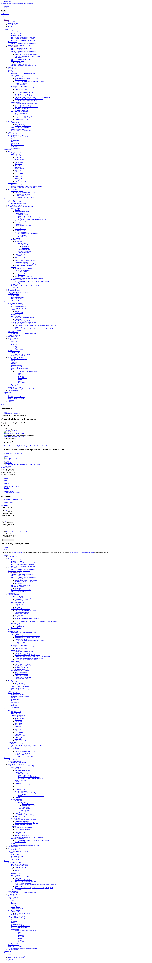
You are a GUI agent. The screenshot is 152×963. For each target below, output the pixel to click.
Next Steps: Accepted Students (26, 756)
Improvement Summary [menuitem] (17, 297)
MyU (5, 7)
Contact (10, 691)
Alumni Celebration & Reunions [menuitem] (20, 127)
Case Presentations (20, 832)
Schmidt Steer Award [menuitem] (21, 83)
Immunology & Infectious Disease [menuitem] (20, 367)
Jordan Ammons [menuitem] (19, 168)
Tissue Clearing (19, 604)
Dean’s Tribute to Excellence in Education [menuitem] (23, 40)
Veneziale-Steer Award (21, 639)
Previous (7, 438)
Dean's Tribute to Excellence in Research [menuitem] (22, 38)
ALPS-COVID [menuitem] (15, 352)
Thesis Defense (22, 794)
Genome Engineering (17, 924)
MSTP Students (15, 818)
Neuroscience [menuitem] (15, 370)
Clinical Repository (13, 949)
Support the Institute (23, 941)
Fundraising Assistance (21, 674)
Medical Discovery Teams (15, 946)
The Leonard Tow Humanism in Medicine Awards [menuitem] (29, 99)
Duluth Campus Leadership (19, 560)
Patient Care (7, 951)
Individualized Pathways (14, 850)
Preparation (21, 834)
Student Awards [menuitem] (15, 75)
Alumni (10, 26)
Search (3, 10)
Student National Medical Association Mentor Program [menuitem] (26, 186)
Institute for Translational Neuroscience (26, 930)
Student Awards (15, 634)
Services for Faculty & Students (20, 670)
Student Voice (15, 859)
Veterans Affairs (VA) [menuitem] (17, 349)
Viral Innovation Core (17, 596)
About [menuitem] (6, 29)
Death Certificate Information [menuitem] (23, 324)
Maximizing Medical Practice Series (21, 689)
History (10, 629)
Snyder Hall (7, 521)
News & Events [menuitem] (22, 378)
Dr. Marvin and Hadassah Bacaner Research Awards (29, 640)
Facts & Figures (15, 713)
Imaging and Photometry (21, 613)
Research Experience (28, 804)
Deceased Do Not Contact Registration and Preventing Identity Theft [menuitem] (34, 328)
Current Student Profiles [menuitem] (18, 156)
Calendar (13, 826)
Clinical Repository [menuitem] (13, 390)
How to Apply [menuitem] (19, 241)
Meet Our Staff (19, 872)
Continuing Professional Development (18, 851)
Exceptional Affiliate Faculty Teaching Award (27, 655)
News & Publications (21, 791)
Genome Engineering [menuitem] (17, 365)
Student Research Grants (21, 678)
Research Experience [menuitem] (28, 244)
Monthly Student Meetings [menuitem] (22, 270)
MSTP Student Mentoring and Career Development (32, 778)
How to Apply (19, 800)
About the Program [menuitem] (16, 208)
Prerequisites (25, 807)
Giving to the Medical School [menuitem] (16, 135)
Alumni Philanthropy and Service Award (26, 663)
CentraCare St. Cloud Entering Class (25, 751)
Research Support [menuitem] (13, 338)
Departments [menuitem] (11, 67)
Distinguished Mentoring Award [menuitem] (24, 92)
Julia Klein (18, 729)
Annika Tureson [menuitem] (19, 159)
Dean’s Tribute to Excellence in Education (23, 566)
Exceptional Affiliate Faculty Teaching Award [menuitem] (27, 96)
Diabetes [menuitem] (13, 363)
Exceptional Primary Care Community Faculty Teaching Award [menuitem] (32, 97)
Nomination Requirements (22, 669)
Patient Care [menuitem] (7, 392)
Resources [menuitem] (17, 238)
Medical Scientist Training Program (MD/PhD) (21, 766)
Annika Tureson (19, 718)
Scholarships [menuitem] (14, 146)
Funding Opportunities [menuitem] (14, 335)
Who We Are (18, 583)
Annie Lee (18, 716)
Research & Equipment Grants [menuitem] (23, 116)
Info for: (6, 20)
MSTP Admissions (16, 799)
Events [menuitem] (10, 401)
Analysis (17, 607)
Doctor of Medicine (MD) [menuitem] (15, 202)
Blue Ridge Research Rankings (16, 956)
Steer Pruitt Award (20, 644)
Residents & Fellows (13, 23)
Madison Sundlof (19, 734)
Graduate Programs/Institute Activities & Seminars (29, 837)
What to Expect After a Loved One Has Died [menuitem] (23, 322)
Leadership (11, 558)
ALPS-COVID (15, 911)
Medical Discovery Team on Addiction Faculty (24, 948)
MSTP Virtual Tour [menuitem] (20, 257)
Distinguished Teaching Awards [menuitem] (23, 94)
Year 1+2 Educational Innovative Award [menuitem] (26, 100)
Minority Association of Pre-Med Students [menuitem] (23, 187)
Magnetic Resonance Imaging (19, 927)
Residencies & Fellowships (15, 848)
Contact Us (7, 477)
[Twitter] (2, 505)
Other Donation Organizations (23, 880)
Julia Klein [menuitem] (18, 170)
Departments (11, 593)
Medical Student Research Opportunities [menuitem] (26, 54)
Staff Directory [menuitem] (19, 227)
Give (5, 480)
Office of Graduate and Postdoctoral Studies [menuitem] (23, 65)
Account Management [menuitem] (21, 113)
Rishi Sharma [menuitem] (18, 178)
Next (13, 438)
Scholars (20, 940)
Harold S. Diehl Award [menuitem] (21, 108)
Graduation (18, 588)
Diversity (6, 483)
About (6, 555)
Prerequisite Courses (17, 743)
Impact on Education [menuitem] (20, 308)
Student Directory (20, 783)
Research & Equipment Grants (23, 675)
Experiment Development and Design (25, 610)
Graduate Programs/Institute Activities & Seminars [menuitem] (29, 278)
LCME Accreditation (13, 853)
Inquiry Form (18, 878)
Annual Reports (8, 502)
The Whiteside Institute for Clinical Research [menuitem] (27, 56)
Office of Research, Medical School (21, 585)
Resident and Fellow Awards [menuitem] (19, 86)
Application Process (13, 748)
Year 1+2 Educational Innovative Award (26, 659)
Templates (14, 905)
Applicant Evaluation (24, 808)
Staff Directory (19, 786)
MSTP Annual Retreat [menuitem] (21, 271)
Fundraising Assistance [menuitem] (21, 115)
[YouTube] (6, 505)
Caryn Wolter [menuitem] (18, 160)
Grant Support (19, 579)
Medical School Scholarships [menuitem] (23, 118)
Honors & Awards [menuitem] (13, 72)
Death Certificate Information (23, 883)
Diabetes (13, 922)
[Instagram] (4, 505)
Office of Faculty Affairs (18, 575)
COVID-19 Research (14, 910)
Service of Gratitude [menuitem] (16, 330)
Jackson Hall (9, 510)
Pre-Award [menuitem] (11, 340)
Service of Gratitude (16, 889)
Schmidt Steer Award (21, 642)
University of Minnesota (17, 552)
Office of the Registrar (17, 586)
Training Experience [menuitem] (20, 213)
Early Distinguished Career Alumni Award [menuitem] (26, 107)
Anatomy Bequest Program (15, 862)
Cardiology (14, 921)
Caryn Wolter (18, 720)
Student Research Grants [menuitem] (21, 119)
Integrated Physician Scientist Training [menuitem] (29, 218)
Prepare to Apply (12, 742)
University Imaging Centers (12, 413)
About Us (10, 710)
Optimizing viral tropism (21, 599)
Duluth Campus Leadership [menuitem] (19, 34)
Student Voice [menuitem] (15, 300)
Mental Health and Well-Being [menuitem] (23, 265)
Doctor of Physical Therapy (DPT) (17, 764)
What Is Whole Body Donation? (20, 865)
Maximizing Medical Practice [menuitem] (23, 126)
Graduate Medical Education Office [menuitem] (21, 64)
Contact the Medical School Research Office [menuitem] (23, 333)
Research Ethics (12, 896)
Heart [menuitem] (12, 141)
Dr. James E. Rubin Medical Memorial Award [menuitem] (27, 76)
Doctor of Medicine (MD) (11, 446)
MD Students (11, 21)
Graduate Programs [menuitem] (13, 287)
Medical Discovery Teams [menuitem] (15, 387)
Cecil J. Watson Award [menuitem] (21, 89)
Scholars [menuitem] (20, 381)
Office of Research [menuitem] (13, 332)
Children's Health (16, 699)
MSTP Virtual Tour (20, 816)
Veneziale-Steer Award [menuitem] (21, 80)
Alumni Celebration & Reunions (20, 686)
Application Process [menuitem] (13, 189)
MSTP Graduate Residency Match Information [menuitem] (31, 237)
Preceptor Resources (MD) (18, 762)
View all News (8, 466)
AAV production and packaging (24, 598)
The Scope (7, 501)
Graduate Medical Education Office (21, 590)
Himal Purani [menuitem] (18, 165)
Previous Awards (19, 626)
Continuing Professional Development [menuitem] (18, 292)
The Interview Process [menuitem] (24, 251)
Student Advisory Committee (23, 785)
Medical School (5, 14)
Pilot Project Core (16, 623)
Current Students (9, 491)
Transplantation (15, 707)
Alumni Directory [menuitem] (20, 230)
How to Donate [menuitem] (15, 316)
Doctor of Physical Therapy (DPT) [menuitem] (17, 205)
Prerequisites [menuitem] (25, 248)
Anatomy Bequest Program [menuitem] (15, 303)
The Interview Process (24, 810)
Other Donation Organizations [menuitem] (23, 321)
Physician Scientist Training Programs (25, 819)
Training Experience (20, 772)
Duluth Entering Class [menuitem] (21, 195)
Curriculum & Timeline (24, 775)
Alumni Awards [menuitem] (15, 102)
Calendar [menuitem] (13, 267)
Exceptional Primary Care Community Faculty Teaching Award (32, 656)
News (5, 953)
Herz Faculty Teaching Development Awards (23, 632)
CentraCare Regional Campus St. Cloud (19, 571)
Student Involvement (17, 857)
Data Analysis (19, 615)
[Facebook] (1, 505)
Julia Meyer (18, 731)
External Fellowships (20, 780)
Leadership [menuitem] (11, 32)
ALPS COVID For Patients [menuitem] (22, 354)
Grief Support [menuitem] (18, 327)
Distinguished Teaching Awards (23, 653)
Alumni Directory (20, 789)
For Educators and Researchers (19, 864)
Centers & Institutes (13, 594)
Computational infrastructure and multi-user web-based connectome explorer (36, 621)
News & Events (22, 937)
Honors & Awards (13, 631)
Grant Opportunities (20, 842)
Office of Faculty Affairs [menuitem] (18, 50)
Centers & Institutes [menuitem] (13, 69)
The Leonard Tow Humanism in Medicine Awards (29, 658)
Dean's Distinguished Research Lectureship (23, 563)
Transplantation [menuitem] (15, 148)
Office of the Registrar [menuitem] (17, 61)
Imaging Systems (19, 605)
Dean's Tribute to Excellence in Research (22, 564)
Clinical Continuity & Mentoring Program (26, 823)
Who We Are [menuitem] (18, 57)
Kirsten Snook (19, 732)
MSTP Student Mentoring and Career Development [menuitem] (32, 219)
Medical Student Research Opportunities (26, 580)
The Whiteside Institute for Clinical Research (27, 582)
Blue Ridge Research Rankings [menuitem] (16, 397)
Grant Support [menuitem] (19, 53)
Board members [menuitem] (19, 124)
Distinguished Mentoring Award (24, 651)
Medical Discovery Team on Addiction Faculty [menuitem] (24, 389)
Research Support (13, 897)
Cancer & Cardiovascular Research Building (18, 532)
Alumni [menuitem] (10, 121)
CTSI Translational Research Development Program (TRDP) (32, 840)
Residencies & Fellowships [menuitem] (15, 289)
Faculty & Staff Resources (11, 486)
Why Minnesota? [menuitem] (16, 153)
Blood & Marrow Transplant (19, 918)
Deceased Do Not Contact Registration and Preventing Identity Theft (34, 888)
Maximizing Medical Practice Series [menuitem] (21, 130)
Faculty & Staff (12, 24)
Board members (19, 683)
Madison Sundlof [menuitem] (19, 175)
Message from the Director (22, 770)
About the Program (16, 767)
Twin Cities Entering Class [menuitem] (22, 194)
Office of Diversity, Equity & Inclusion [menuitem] (22, 48)
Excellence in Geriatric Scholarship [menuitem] (24, 88)
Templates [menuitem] (14, 346)
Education (7, 758)
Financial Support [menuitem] (20, 254)
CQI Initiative (15, 854)
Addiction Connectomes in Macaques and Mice (28, 618)
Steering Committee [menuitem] (20, 229)
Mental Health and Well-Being (23, 824)
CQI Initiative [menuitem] (15, 295)
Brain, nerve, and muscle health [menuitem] (20, 137)
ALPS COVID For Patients (22, 913)
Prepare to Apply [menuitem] (12, 183)
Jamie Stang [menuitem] (18, 167)
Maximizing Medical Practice (23, 685)
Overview (17, 769)
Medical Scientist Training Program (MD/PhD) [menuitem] (21, 206)
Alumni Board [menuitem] (15, 122)
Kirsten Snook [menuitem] (19, 173)
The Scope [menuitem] (11, 400)
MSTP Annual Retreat (21, 831)
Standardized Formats (21, 620)
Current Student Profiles (18, 715)
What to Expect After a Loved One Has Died (23, 881)
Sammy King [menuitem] (18, 180)
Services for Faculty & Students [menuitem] (20, 111)
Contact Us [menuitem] (14, 284)
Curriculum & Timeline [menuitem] (24, 216)
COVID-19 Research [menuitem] (14, 351)
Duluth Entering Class (21, 754)
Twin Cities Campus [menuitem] (13, 31)
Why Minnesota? (16, 712)
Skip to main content (6, 1)
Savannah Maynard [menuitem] (20, 181)
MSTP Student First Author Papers (28, 793)
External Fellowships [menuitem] (20, 221)
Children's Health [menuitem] (16, 140)
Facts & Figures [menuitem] (15, 154)
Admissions (7, 709)
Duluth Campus (46, 446)
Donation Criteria (16, 873)
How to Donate (15, 875)
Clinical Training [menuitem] (23, 214)
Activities (17, 781)
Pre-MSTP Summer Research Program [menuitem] (25, 256)
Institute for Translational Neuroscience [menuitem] (26, 371)
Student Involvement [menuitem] (17, 298)
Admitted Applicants (17, 750)
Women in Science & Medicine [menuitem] (23, 276)
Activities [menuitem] (17, 222)
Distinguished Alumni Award (23, 664)
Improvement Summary (17, 856)
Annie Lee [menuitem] (18, 157)
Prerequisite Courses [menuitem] (17, 184)
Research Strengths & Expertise (16, 916)
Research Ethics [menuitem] (12, 336)
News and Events (16, 628)
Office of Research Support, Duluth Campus (23, 569)
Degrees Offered (12, 759)
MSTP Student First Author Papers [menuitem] (28, 233)
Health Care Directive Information (24, 877)
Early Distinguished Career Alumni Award (26, 666)
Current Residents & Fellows (12, 492)
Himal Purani (18, 724)
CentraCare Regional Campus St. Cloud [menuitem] (19, 45)
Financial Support (20, 813)
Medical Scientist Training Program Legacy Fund (25, 845)
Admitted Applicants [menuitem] (17, 191)
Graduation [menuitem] (18, 62)
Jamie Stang (18, 726)
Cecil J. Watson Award (21, 648)
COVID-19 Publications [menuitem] (18, 355)
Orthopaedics (15, 702)
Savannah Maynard (20, 740)
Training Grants (15, 907)
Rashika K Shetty (20, 735)
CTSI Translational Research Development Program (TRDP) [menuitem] (32, 281)
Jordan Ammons (19, 728)
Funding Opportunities (14, 894)
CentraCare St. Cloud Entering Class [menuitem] (25, 192)
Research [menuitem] (6, 302)
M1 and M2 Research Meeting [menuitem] (23, 268)
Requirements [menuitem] (22, 243)
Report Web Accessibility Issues (86, 552)
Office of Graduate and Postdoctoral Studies (23, 591)
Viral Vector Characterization (23, 601)
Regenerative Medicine (17, 704)
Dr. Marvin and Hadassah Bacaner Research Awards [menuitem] (29, 81)
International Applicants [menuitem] (28, 246)
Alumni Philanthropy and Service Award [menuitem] (26, 103)
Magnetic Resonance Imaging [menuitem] (19, 368)
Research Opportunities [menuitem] (17, 279)
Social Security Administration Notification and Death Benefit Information (35, 884)
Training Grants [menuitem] (15, 348)
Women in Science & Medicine (23, 835)
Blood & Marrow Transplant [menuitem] (19, 359)
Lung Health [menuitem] (14, 384)
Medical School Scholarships (23, 677)
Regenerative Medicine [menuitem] (17, 145)
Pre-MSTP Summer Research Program (25, 815)
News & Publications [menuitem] (21, 232)
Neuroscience (15, 929)
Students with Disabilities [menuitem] (22, 262)
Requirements (22, 802)
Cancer (13, 697)
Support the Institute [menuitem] (23, 382)
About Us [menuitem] (10, 151)
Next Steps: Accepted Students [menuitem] (26, 197)
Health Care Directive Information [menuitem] (24, 317)
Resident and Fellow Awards (19, 645)
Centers (20, 934)
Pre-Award (11, 899)
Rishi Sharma (18, 737)
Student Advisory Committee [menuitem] (23, 225)
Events (10, 961)
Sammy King (18, 739)
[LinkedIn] (7, 505)
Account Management (21, 672)
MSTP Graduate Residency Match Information (31, 796)
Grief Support (18, 886)
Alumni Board (15, 682)
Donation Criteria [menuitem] (16, 314)
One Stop (7, 6)
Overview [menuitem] (17, 210)
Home (6, 412)
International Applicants (28, 805)
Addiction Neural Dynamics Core (20, 609)
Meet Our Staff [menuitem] (19, 313)
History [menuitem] (10, 70)
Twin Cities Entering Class (22, 753)
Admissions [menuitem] (7, 149)
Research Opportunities (17, 838)
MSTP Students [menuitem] (15, 259)
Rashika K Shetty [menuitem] (20, 176)
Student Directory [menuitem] (20, 224)
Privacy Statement (74, 552)
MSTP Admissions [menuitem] (16, 240)
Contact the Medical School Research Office (23, 892)
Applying (17, 625)
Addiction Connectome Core (19, 617)
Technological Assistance (22, 612)
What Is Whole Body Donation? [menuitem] (20, 306)
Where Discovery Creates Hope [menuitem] (16, 398)
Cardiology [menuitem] (14, 362)
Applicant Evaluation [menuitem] (24, 249)
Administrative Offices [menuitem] (14, 46)
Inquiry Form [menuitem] (18, 319)
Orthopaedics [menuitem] (15, 143)
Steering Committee (20, 788)
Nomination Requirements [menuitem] (22, 110)
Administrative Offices (14, 572)
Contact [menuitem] (10, 132)
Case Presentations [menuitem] (20, 273)
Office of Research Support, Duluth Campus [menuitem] (23, 43)
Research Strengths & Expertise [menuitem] (16, 357)
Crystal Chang (19, 721)
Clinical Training (23, 773)
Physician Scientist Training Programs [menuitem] (25, 260)
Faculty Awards (15, 650)
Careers (6, 482)
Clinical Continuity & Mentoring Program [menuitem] (26, 264)
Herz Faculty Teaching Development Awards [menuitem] (23, 73)
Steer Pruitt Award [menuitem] (20, 84)
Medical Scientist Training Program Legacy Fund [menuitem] (25, 286)
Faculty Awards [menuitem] (15, 91)
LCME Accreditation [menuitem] (13, 294)
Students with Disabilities (22, 821)
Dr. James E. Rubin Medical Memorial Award (27, 636)
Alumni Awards (15, 661)
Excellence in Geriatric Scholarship (24, 647)
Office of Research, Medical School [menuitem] (21, 59)
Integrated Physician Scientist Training (29, 777)
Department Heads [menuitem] (16, 35)
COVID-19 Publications (18, 915)
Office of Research (13, 891)
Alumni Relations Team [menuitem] (17, 129)
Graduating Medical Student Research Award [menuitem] (27, 78)
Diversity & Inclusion (14, 693)
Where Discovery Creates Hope (13, 499)
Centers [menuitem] (20, 374)
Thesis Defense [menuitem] (22, 235)
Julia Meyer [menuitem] (18, 172)
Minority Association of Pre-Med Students (23, 747)
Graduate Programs (24, 446)
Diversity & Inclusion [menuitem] (14, 134)
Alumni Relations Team (17, 688)
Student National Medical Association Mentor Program (26, 745)
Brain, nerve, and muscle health (20, 696)
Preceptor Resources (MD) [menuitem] (18, 203)
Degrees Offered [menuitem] (12, 200)
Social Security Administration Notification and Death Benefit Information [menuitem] (35, 325)
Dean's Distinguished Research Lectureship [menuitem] (23, 37)
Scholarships (14, 705)
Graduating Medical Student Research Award (27, 637)
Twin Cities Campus (35, 446)
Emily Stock (18, 723)
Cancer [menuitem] (13, 138)
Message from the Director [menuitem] (22, 211)
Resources (17, 797)
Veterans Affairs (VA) (17, 908)
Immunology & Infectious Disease (20, 926)
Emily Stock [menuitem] (18, 164)
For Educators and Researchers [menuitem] (19, 305)
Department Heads (16, 561)
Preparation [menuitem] (21, 275)
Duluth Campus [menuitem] (12, 42)
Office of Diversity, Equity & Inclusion (22, 574)
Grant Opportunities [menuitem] (20, 283)
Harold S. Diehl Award (21, 667)
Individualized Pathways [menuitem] (14, 290)
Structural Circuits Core (17, 602)
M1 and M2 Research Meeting (23, 827)
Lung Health (14, 943)
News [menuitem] (5, 393)
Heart (12, 701)
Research (6, 861)
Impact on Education (20, 867)
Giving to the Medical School (16, 694)
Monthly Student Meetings (22, 829)
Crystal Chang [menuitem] (19, 162)
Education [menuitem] (7, 199)
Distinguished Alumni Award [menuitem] (23, 105)
